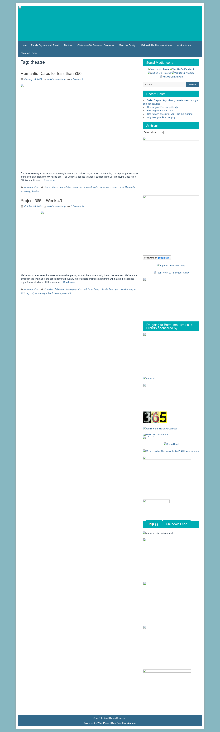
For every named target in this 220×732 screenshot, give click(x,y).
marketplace (66, 187)
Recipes (68, 45)
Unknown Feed (176, 523)
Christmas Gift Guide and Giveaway (95, 45)
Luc (111, 289)
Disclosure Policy (29, 53)
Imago (97, 289)
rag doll (29, 293)
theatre (35, 191)
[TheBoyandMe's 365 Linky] (155, 416)
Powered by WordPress (96, 723)
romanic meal (117, 187)
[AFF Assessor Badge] (171, 265)
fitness (55, 187)
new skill (88, 187)
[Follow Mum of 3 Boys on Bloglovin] (157, 257)
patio (95, 187)
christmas (59, 289)
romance (104, 187)
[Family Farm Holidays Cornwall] (160, 428)
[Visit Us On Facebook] (182, 69)
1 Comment (77, 79)
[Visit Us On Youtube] (183, 72)
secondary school (44, 293)
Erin (80, 289)
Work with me (184, 45)
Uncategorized (31, 187)
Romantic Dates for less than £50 (51, 73)
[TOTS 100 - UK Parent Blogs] (156, 434)
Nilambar (131, 723)
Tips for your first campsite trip (162, 107)
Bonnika (48, 289)
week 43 (66, 293)
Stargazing (130, 187)
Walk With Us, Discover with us (156, 45)
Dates (47, 187)
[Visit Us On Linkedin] (171, 76)
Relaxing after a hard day (160, 110)
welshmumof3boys (56, 79)
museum (77, 187)
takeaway (25, 191)
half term (88, 289)
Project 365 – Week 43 (41, 200)
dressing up (71, 289)
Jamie (105, 289)
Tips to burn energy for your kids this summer (170, 113)
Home (23, 45)
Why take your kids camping (161, 117)
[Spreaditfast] (171, 443)
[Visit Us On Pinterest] (160, 72)
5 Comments (77, 206)
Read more (49, 180)
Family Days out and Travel (45, 45)
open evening (121, 289)
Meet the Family (127, 45)
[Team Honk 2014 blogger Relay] (171, 272)
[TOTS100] (149, 437)
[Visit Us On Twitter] (159, 69)
